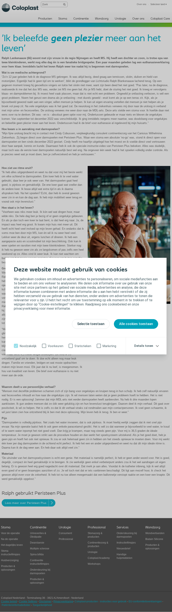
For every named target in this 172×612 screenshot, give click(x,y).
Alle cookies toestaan (136, 324)
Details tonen (143, 345)
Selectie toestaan (90, 324)
